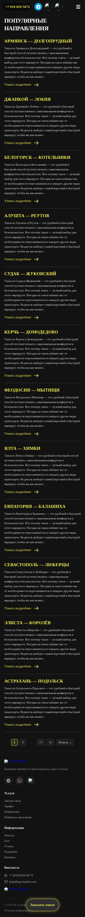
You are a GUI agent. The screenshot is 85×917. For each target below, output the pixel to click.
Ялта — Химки (22, 448)
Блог (7, 840)
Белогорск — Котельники (37, 157)
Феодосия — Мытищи (32, 390)
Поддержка (10, 851)
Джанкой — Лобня (27, 99)
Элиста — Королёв (27, 622)
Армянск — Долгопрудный (38, 41)
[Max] (30, 780)
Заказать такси (42, 905)
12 (50, 742)
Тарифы (8, 806)
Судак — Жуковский (30, 273)
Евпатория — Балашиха (35, 506)
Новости (9, 835)
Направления (11, 811)
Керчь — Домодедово (31, 332)
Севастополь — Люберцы (36, 564)
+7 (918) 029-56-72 (21, 875)
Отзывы (9, 846)
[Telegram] (8, 780)
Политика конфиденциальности (21, 911)
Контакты (9, 857)
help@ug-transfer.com (22, 881)
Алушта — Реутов (26, 215)
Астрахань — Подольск (33, 681)
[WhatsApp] (48, 7)
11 (40, 742)
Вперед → (65, 742)
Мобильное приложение (18, 817)
